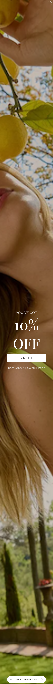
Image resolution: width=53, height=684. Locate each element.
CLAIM (26, 357)
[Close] (42, 679)
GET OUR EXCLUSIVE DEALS (24, 679)
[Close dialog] (49, 3)
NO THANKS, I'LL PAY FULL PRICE (26, 368)
